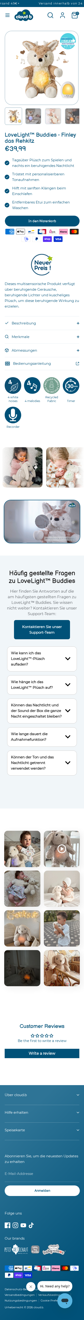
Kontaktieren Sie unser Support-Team (42, 629)
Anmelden (42, 1190)
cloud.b (38, 1307)
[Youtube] (23, 1225)
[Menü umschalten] (7, 15)
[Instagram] (15, 1225)
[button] (13, 116)
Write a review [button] (42, 1053)
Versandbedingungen (20, 1295)
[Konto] (62, 13)
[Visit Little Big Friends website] (35, 1250)
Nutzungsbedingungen (21, 1300)
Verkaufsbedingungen (53, 1295)
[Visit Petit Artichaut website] (16, 1250)
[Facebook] (7, 1225)
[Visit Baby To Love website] (54, 1250)
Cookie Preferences (54, 1300)
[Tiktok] (31, 1225)
